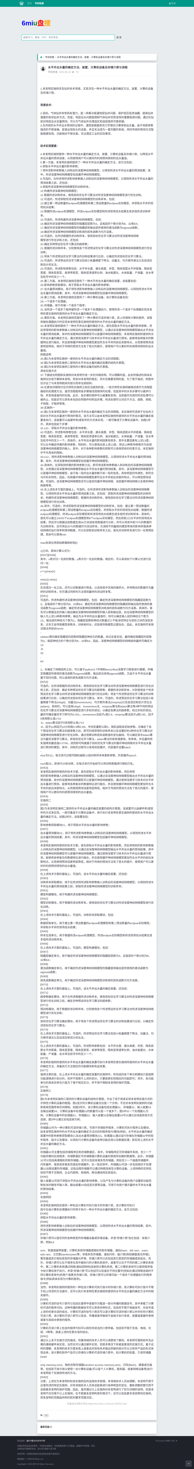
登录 (173, 3)
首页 (29, 3)
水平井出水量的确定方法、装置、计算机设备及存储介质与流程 (89, 57)
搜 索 (119, 37)
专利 (46, 1415)
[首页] (41, 57)
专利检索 (39, 3)
